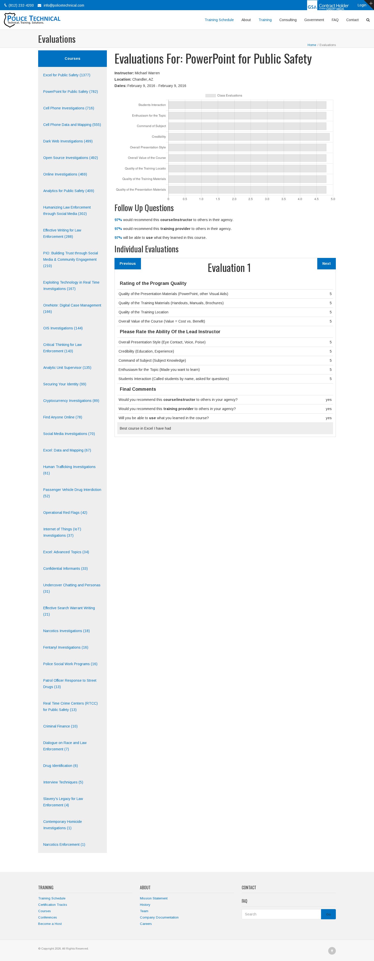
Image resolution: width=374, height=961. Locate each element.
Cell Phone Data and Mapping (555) (72, 125)
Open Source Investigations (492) (70, 158)
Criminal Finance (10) (60, 726)
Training (265, 20)
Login (362, 5)
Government (314, 20)
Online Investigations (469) (65, 174)
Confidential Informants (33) (65, 568)
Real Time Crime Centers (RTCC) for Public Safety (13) (70, 706)
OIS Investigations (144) (63, 328)
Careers (146, 924)
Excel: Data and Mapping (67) (67, 450)
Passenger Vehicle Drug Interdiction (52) (72, 493)
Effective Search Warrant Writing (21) (69, 611)
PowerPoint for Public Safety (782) (70, 92)
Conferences (47, 917)
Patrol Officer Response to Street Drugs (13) (69, 683)
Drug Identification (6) (60, 766)
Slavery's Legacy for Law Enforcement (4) (63, 802)
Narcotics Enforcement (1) (64, 844)
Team (144, 911)
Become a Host (50, 924)
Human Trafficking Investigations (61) (69, 470)
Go (328, 914)
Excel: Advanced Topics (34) (66, 552)
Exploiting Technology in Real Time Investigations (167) (71, 285)
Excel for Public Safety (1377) (66, 75)
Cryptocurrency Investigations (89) (71, 401)
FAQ (335, 20)
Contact (352, 20)
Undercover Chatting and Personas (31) (71, 588)
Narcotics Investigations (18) (66, 631)
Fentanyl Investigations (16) (65, 647)
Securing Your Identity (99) (64, 384)
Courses (44, 911)
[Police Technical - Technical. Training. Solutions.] (34, 20)
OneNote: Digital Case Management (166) (72, 308)
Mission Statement (153, 898)
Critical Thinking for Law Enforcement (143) (62, 348)
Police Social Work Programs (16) (70, 664)
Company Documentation (159, 917)
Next (326, 263)
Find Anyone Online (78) (62, 417)
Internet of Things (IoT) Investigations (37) (62, 532)
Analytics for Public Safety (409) (68, 191)
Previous (128, 263)
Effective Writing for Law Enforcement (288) (62, 233)
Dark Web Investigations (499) (68, 141)
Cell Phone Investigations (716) (68, 108)
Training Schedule (219, 20)
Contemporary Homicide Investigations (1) (62, 825)
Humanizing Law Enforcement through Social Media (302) (67, 210)
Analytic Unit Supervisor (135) (67, 368)
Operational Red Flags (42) (65, 513)
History (145, 905)
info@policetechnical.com (64, 5)
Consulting (288, 20)
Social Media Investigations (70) (69, 434)
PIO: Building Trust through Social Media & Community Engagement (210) (70, 259)
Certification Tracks (52, 905)
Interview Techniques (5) (63, 782)
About (246, 20)
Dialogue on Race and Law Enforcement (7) (65, 746)
